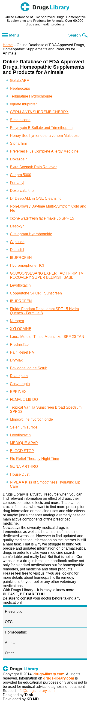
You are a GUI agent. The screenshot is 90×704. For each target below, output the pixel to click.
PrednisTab (19, 344)
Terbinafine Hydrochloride (31, 96)
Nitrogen (17, 321)
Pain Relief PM (22, 352)
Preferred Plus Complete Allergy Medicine (44, 151)
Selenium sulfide (23, 427)
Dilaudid (17, 250)
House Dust (19, 474)
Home (8, 45)
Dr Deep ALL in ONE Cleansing (36, 198)
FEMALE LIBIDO (24, 399)
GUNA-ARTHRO (24, 466)
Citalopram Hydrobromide (31, 234)
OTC (9, 622)
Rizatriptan (19, 376)
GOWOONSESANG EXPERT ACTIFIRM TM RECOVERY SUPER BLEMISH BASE (47, 275)
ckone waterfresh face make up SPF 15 (42, 218)
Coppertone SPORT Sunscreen (36, 293)
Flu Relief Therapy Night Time (34, 459)
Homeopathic (16, 632)
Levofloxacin (20, 285)
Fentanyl (17, 183)
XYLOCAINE (20, 329)
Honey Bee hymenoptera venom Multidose (45, 136)
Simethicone (20, 120)
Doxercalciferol (22, 191)
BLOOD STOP (22, 451)
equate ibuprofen (24, 104)
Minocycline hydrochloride (31, 419)
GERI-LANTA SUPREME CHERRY (39, 112)
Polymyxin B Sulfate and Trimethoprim (41, 128)
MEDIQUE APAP (24, 443)
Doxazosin (18, 159)
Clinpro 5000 (20, 175)
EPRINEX (18, 392)
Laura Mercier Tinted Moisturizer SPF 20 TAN (47, 337)
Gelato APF (19, 81)
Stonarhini (18, 143)
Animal (10, 643)
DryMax (16, 360)
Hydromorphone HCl (27, 265)
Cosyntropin (20, 384)
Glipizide (17, 242)
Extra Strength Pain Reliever (33, 167)
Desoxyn (17, 226)
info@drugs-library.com (35, 691)
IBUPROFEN (21, 258)
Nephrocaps (20, 88)
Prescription (14, 611)
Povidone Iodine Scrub (28, 368)
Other (9, 653)
